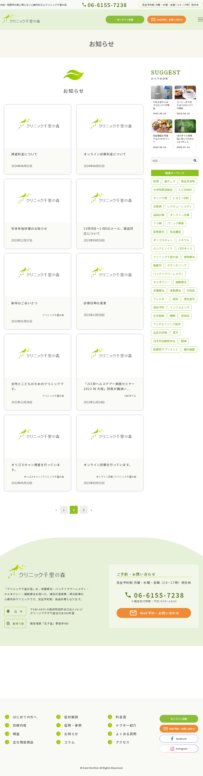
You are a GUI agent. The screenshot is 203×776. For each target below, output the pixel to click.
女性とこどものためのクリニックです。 (37, 386)
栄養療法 (158, 290)
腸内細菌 (189, 349)
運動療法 (175, 290)
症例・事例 (73, 725)
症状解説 (71, 717)
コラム (69, 742)
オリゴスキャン (32, 476)
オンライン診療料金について (105, 154)
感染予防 (158, 307)
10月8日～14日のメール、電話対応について (108, 230)
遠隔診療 (158, 215)
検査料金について (24, 154)
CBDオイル (130, 395)
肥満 (184, 341)
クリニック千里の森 (53, 315)
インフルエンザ (179, 307)
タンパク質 (160, 198)
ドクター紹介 (126, 725)
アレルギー (160, 299)
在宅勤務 (158, 316)
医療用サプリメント (165, 349)
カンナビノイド (163, 248)
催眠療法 (181, 282)
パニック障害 (175, 223)
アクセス (122, 742)
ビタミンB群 (181, 198)
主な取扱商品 (23, 742)
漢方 (175, 332)
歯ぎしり (169, 181)
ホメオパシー (161, 282)
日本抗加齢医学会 (164, 341)
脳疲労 (157, 265)
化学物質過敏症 (163, 190)
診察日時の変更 (95, 303)
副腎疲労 (158, 232)
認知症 (185, 316)
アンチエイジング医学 (167, 324)
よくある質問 (126, 733)
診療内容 (20, 725)
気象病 (157, 206)
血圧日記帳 (160, 332)
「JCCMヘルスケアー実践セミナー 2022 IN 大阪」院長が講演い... (109, 386)
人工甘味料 (185, 190)
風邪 (175, 299)
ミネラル (183, 240)
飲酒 (156, 181)
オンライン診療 (104, 476)
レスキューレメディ (179, 206)
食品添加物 (188, 181)
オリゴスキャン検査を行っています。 (35, 467)
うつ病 (157, 223)
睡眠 (172, 316)
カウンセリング (177, 265)
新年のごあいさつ (24, 303)
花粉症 (191, 290)
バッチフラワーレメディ (168, 274)
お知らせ (71, 733)
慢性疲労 (189, 299)
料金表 (121, 717)
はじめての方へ (25, 717)
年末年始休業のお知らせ (29, 228)
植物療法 (189, 257)
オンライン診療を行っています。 (108, 465)
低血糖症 (175, 232)
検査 (16, 733)
